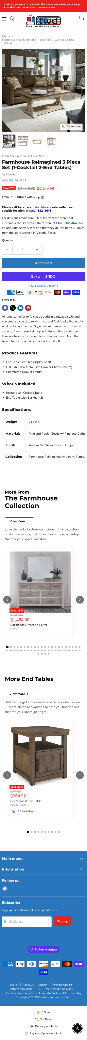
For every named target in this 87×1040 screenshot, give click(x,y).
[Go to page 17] (62, 647)
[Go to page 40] (66, 650)
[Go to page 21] (76, 647)
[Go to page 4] (18, 647)
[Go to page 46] (42, 654)
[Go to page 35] (49, 650)
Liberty (11, 174)
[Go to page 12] (45, 647)
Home (6, 36)
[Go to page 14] (52, 647)
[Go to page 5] (21, 647)
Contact (42, 985)
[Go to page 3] (14, 647)
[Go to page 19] (69, 647)
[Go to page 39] (62, 650)
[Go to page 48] (49, 654)
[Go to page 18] (66, 647)
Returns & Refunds (21, 989)
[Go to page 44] (80, 650)
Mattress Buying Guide (59, 989)
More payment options (43, 285)
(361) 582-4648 (67, 223)
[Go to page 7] (28, 647)
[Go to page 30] (31, 650)
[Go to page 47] (45, 654)
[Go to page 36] (52, 650)
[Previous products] (7, 600)
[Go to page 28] (24, 650)
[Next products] (80, 600)
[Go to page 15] (55, 647)
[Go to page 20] (73, 647)
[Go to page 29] (28, 650)
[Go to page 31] (35, 650)
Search (14, 985)
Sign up (62, 921)
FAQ (38, 989)
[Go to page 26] (18, 650)
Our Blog (75, 993)
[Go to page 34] (45, 650)
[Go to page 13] (49, 647)
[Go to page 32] (38, 650)
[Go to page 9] (35, 647)
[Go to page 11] (42, 647)
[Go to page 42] (73, 650)
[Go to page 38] (59, 650)
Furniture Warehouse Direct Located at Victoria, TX (36, 993)
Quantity (7, 240)
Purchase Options (62, 985)
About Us (28, 985)
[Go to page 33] (42, 650)
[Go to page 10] (38, 647)
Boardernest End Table (25, 801)
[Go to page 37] (55, 650)
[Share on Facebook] (5, 308)
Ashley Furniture (19, 804)
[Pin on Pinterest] (28, 308)
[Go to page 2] (11, 647)
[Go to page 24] (11, 650)
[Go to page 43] (76, 650)
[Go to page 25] (14, 650)
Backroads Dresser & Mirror (28, 625)
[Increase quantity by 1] (37, 249)
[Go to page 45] (38, 654)
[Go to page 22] (80, 647)
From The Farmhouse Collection (23, 156)
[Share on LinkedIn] (20, 308)
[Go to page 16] (59, 647)
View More (17, 521)
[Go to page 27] (21, 650)
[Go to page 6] (24, 647)
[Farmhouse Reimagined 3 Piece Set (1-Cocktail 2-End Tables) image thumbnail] (8, 140)
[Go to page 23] (7, 650)
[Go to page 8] (31, 647)
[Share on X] (13, 308)
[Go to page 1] (7, 647)
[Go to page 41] (69, 650)
